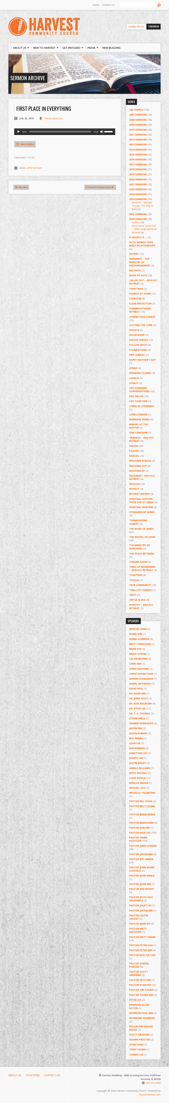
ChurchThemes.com (150, 1094)
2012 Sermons (138, 139)
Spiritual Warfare (141, 507)
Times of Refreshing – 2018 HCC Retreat (142, 568)
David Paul (136, 688)
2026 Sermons (138, 219)
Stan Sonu (136, 1044)
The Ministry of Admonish (139, 547)
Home (95, 4)
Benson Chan (138, 629)
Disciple (134, 330)
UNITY (132, 594)
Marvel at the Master (138, 426)
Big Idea (23, 187)
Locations (33, 1075)
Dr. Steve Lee (137, 708)
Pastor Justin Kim (141, 910)
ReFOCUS (134, 483)
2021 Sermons (138, 184)
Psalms (134, 450)
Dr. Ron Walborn (140, 703)
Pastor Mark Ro (140, 923)
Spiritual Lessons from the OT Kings (141, 500)
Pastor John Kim (140, 884)
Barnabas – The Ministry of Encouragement (140, 262)
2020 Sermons (138, 179)
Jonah (133, 368)
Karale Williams (139, 768)
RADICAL (134, 455)
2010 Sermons (34, 167)
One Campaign (138, 432)
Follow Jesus (138, 344)
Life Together (138, 401)
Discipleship (137, 334)
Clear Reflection (140, 303)
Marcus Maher (138, 782)
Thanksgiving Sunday (138, 522)
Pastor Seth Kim (140, 980)
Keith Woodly (138, 773)
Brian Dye (135, 648)
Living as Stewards (141, 406)
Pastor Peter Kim (140, 950)
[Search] (159, 5)
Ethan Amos (137, 718)
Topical (134, 580)
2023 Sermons (138, 194)
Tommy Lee (136, 1054)
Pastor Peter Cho (141, 945)
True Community (140, 585)
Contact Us (108, 4)
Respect (134, 488)
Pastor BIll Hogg (140, 801)
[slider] (109, 131)
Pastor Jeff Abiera (141, 859)
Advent (134, 253)
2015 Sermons (138, 154)
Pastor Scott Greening (138, 973)
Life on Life (136, 396)
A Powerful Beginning (98, 187)
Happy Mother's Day (142, 359)
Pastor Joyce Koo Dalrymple (141, 899)
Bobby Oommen (139, 639)
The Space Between (141, 553)
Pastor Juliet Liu (140, 905)
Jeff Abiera (136, 738)
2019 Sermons (138, 174)
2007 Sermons (138, 114)
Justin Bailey (137, 763)
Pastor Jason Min (141, 854)
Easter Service (138, 339)
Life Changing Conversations (139, 389)
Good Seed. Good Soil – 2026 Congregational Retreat (144, 229)
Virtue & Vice (137, 599)
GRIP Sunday (137, 354)
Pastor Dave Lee (54, 118)
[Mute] (101, 131)
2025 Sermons (138, 214)
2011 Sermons (138, 134)
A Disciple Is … (138, 237)
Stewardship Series (142, 512)
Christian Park (139, 668)
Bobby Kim (135, 633)
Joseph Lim (136, 758)
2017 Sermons (138, 164)
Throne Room (138, 561)
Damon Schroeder (141, 678)
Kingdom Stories (140, 373)
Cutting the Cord (140, 325)
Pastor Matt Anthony (138, 930)
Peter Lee (135, 999)
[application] (64, 131)
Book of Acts (138, 275)
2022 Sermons (138, 189)
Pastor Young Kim (141, 994)
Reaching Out (138, 465)
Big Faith (135, 270)
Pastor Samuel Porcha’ (139, 965)
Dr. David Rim (137, 693)
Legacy (133, 383)
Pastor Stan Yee (140, 984)
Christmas (136, 288)
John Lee (134, 743)
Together (135, 575)
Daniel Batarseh (140, 683)
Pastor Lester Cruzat (138, 917)
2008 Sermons (138, 119)
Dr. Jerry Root (138, 698)
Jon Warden (137, 748)
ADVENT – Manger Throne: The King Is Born (142, 206)
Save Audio (27, 144)
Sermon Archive (27, 78)
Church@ (135, 298)
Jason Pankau (138, 733)
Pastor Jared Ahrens (143, 845)
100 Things (136, 109)
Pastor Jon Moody (141, 888)
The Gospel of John (142, 536)
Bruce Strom (137, 653)
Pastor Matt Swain (142, 937)
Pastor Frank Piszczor (138, 839)
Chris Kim (135, 663)
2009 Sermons (138, 124)
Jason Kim (135, 728)
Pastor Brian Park (141, 822)
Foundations (138, 349)
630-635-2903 (153, 1082)
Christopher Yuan (141, 673)
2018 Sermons (138, 169)
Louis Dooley (138, 778)
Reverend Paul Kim (141, 1013)
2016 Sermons (138, 159)
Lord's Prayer (138, 414)
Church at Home (140, 293)
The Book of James (141, 528)
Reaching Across (140, 460)
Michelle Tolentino (142, 792)
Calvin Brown (138, 658)
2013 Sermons (138, 144)
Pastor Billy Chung (142, 806)
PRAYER (133, 445)
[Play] (18, 131)
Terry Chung (137, 1049)
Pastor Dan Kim (139, 827)
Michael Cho (137, 787)
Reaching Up (137, 470)
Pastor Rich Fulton (142, 955)
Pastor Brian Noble (142, 814)
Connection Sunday (142, 316)
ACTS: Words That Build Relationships (142, 244)
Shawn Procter (139, 1039)
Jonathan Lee (138, 753)
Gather (135, 222)
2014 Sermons (138, 149)
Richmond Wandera (142, 1018)
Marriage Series (139, 419)
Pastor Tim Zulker (141, 989)
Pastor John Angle (141, 875)
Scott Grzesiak (139, 1034)
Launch (134, 378)
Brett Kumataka (140, 644)
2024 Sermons (138, 199)
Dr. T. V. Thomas (139, 713)
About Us (14, 1075)
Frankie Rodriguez (141, 723)
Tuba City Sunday (140, 590)
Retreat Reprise (139, 493)
